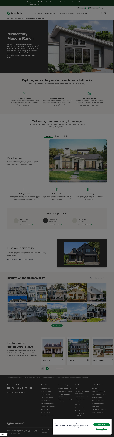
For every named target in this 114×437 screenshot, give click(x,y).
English (2, 434)
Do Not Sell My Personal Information (101, 429)
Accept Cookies (101, 424)
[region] (82, 427)
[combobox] (3, 434)
